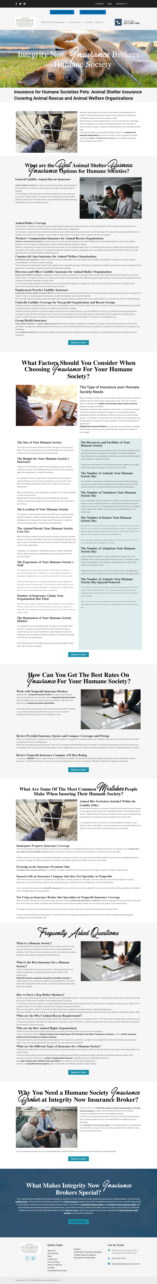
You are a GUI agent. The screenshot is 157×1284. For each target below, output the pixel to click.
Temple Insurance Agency (85, 1255)
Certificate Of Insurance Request (88, 1252)
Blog (110, 4)
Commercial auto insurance (26, 260)
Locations (99, 4)
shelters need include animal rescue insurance (118, 404)
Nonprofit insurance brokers (64, 697)
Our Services (74, 22)
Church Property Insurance (52, 22)
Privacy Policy (53, 1262)
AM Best (30, 758)
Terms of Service (54, 1265)
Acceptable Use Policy (57, 1270)
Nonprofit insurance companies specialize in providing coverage (42, 978)
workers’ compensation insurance (102, 138)
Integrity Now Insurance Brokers (93, 426)
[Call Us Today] (118, 22)
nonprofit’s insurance (51, 888)
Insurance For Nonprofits (84, 1257)
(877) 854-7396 (131, 23)
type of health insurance (47, 324)
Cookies (51, 1267)
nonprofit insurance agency (37, 1064)
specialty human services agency (97, 1125)
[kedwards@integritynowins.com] (109, 1264)
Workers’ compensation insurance (29, 241)
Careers (77, 1249)
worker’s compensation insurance (59, 1058)
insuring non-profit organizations (41, 703)
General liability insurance (25, 185)
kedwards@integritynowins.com (126, 1264)
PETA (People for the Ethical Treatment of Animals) (92, 1034)
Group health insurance (24, 324)
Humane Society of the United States (55, 1034)
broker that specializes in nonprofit (85, 900)
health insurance (27, 332)
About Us (99, 22)
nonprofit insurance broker (40, 694)
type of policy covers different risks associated (40, 1061)
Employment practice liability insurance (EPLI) (34, 293)
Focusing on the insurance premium (31, 870)
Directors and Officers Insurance (28, 275)
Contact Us (120, 4)
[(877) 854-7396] (109, 1258)
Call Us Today (129, 21)
